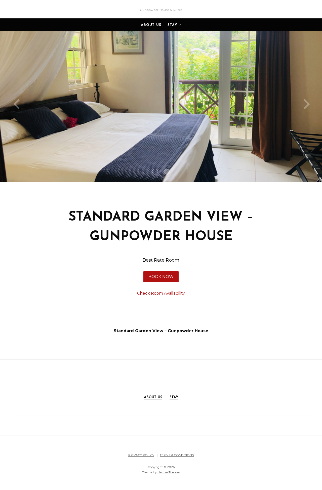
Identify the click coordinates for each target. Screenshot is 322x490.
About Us (151, 25)
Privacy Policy (141, 455)
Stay (172, 25)
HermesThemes (168, 472)
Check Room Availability (161, 293)
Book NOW (161, 276)
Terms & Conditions (177, 455)
